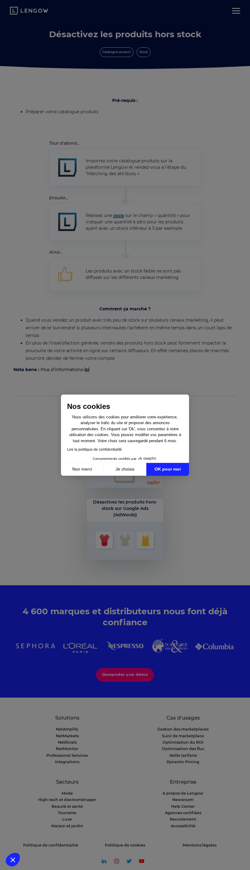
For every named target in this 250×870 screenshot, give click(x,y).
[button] (12, 859)
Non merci (82, 469)
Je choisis (125, 469)
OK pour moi (168, 469)
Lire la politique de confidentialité (94, 449)
